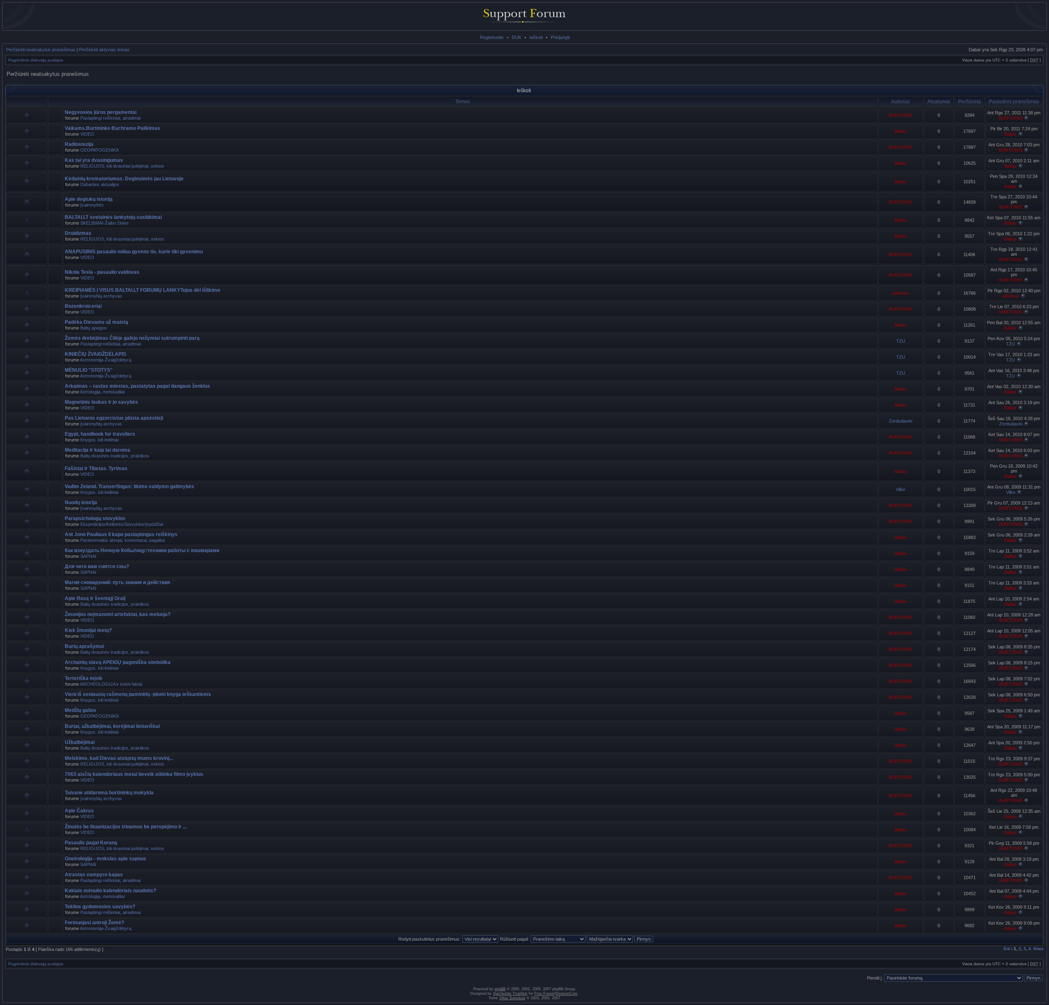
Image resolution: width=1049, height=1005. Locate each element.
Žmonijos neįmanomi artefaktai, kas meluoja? (117, 614)
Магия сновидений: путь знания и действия (117, 582)
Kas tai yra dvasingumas (94, 160)
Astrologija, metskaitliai (102, 391)
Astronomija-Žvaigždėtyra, (106, 359)
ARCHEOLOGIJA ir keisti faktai (111, 684)
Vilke (900, 489)
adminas (900, 293)
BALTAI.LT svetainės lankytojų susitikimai (113, 217)
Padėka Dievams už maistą (96, 322)
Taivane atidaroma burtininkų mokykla (109, 793)
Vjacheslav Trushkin (510, 993)
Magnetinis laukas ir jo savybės (101, 402)
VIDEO (87, 134)
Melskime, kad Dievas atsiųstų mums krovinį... (119, 758)
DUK (516, 37)
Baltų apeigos (93, 327)
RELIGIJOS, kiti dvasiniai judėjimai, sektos (122, 166)
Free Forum (544, 993)
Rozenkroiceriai (83, 306)
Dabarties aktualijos (99, 184)
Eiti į (1008, 948)
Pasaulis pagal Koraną (91, 843)
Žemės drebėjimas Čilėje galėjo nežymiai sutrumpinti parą (132, 338)
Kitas (1038, 948)
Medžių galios (80, 710)
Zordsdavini (900, 420)
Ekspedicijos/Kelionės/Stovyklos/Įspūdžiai (121, 524)
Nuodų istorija (81, 502)
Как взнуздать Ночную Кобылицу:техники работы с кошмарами (142, 550)
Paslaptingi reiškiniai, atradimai (110, 118)
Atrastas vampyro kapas (94, 875)
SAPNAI (88, 556)
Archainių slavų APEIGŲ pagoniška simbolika (117, 662)
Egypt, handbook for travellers (100, 434)
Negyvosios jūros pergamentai (100, 112)
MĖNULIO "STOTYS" (89, 370)
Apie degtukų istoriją (89, 199)
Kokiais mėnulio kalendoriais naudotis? (110, 891)
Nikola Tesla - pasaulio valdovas (102, 272)
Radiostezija (79, 144)
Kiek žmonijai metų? (88, 630)
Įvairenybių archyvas (101, 295)
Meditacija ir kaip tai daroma (97, 450)
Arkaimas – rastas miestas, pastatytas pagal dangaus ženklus (137, 386)
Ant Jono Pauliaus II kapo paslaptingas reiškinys (121, 534)
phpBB (500, 989)
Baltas (901, 131)
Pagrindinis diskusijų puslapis (35, 60)
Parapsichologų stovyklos (95, 518)
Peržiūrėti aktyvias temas (104, 49)
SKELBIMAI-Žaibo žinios (104, 223)
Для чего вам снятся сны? (97, 566)
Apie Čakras (79, 811)
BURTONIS (900, 115)
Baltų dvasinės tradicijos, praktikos (114, 455)
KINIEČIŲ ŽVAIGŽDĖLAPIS (95, 354)
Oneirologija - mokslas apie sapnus (105, 859)
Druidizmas (78, 233)
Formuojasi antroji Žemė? (94, 922)
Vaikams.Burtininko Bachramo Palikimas (112, 128)
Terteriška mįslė (83, 678)
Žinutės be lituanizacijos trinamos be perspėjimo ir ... (125, 827)
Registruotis (492, 37)
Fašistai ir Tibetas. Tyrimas (96, 468)
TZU (900, 341)
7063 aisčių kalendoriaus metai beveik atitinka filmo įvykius (134, 774)
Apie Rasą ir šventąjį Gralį (95, 598)
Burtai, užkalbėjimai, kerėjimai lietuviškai (112, 726)
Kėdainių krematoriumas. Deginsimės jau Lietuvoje (124, 179)
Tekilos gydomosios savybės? (100, 907)
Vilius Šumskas (512, 998)
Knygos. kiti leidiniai (99, 439)
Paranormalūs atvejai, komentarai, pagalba (122, 540)
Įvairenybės (92, 204)
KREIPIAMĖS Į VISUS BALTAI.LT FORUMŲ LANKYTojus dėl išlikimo (142, 290)
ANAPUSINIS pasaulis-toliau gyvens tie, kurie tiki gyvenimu (134, 252)
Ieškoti (536, 37)
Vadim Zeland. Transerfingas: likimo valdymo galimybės (129, 486)
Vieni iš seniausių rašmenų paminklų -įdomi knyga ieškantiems (138, 694)
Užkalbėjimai (80, 742)
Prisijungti (560, 37)
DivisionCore (566, 993)
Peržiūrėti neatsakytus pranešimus (40, 49)
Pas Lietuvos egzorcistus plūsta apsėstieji (114, 418)
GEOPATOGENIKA (99, 150)
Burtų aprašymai (84, 646)
